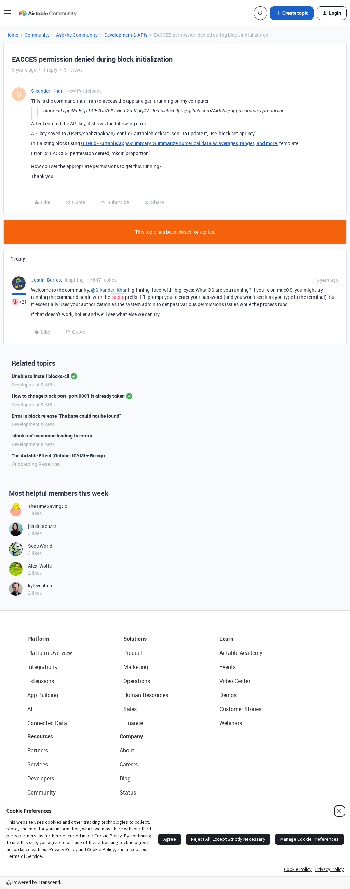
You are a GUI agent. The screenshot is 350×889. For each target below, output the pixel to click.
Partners (37, 750)
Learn (226, 639)
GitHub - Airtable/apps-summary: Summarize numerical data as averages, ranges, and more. (179, 143)
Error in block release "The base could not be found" (66, 415)
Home (11, 34)
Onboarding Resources (36, 464)
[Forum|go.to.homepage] (47, 13)
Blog (125, 778)
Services (37, 764)
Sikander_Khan (47, 91)
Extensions (40, 681)
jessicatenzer (42, 526)
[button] (7, 14)
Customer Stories (240, 709)
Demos (228, 695)
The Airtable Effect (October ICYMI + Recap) (58, 455)
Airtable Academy (240, 653)
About (127, 750)
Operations (136, 681)
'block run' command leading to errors (52, 435)
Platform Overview (49, 653)
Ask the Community (77, 34)
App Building (42, 695)
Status (128, 792)
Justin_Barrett (46, 280)
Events (227, 667)
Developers (40, 778)
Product (133, 653)
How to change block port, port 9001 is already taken (68, 396)
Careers (129, 764)
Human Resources (145, 695)
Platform (38, 639)
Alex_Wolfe (40, 565)
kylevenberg (41, 585)
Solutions (135, 639)
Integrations (42, 667)
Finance (133, 723)
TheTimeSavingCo (47, 506)
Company (131, 736)
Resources (40, 736)
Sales (130, 709)
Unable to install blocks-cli (40, 376)
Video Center (234, 681)
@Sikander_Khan (109, 290)
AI (29, 709)
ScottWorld (40, 546)
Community (37, 34)
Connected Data (47, 723)
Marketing (135, 667)
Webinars (230, 723)
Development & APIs (125, 34)
